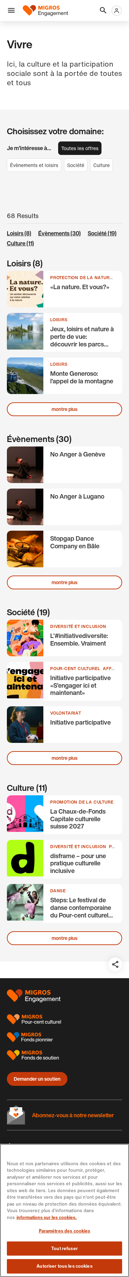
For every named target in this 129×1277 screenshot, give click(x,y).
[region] (64, 1210)
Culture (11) (20, 243)
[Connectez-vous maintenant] (117, 11)
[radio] (79, 148)
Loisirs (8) (19, 233)
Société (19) (102, 233)
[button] (11, 11)
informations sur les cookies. (47, 1217)
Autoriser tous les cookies (64, 1266)
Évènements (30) (59, 233)
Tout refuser (64, 1248)
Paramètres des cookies (64, 1231)
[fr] (45, 10)
